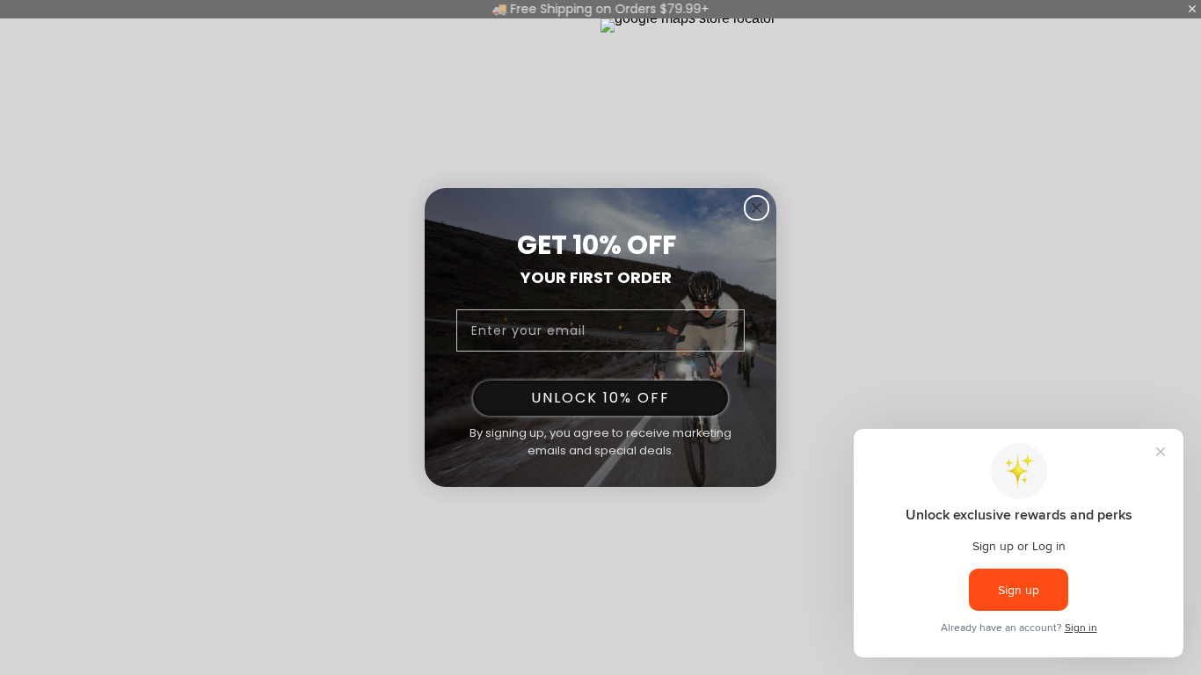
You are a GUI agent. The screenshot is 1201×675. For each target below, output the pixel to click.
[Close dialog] (757, 208)
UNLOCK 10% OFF (600, 398)
